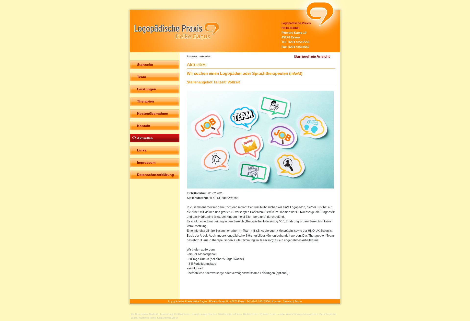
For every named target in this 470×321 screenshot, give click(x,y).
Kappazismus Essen (167, 318)
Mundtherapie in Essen (230, 314)
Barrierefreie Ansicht (312, 56)
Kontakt (276, 301)
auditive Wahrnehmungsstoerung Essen (298, 314)
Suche (298, 301)
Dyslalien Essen (268, 314)
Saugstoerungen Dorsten (204, 314)
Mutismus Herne (147, 318)
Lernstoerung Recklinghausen (175, 314)
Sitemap (287, 301)
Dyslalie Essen (250, 314)
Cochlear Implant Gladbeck (145, 314)
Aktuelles (205, 56)
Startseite (192, 56)
